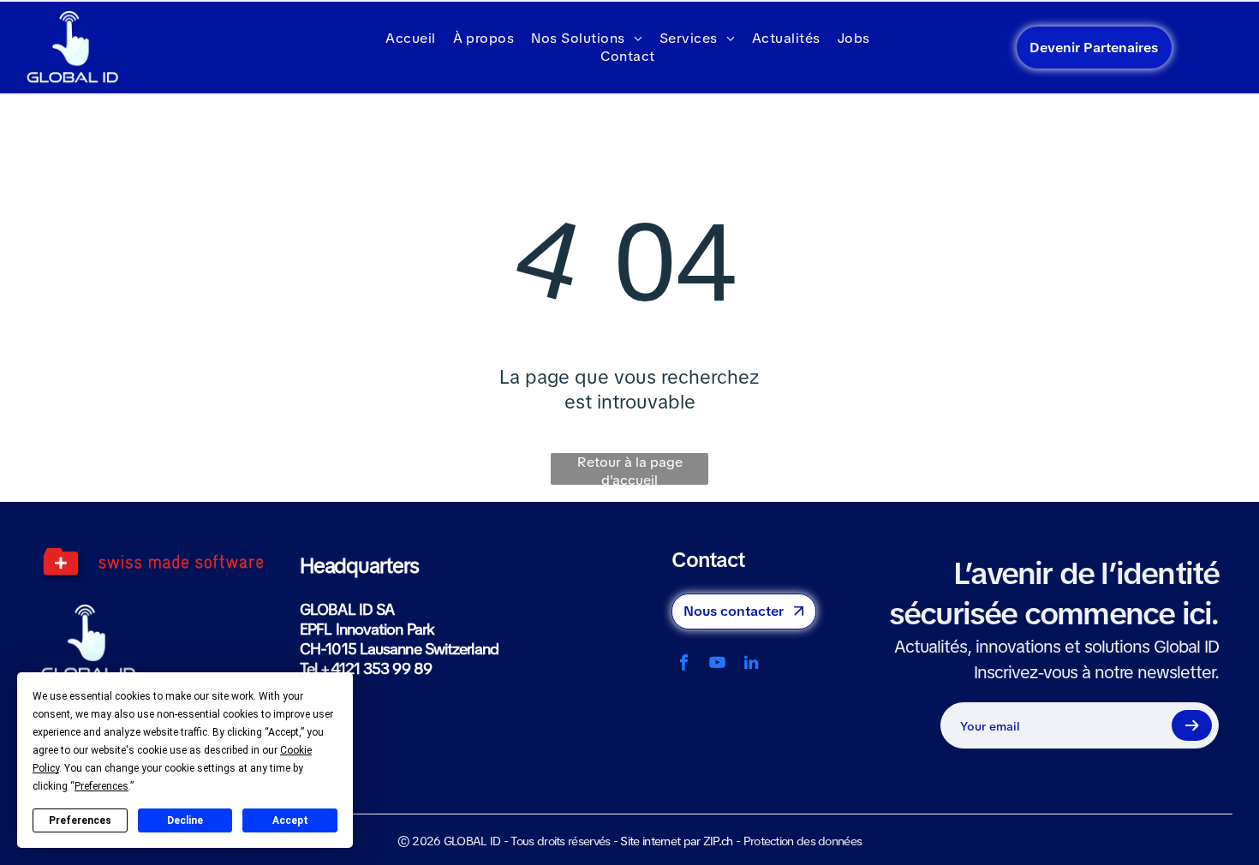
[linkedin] (750, 664)
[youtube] (717, 664)
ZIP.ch (718, 841)
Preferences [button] (101, 786)
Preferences (80, 820)
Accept (290, 820)
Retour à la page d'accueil (630, 469)
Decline (185, 820)
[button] (1191, 725)
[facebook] (683, 664)
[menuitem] (410, 38)
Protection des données (802, 841)
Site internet (650, 841)
